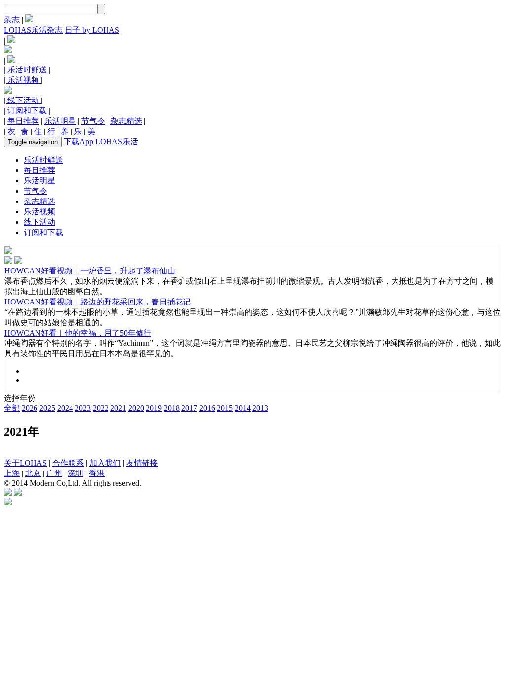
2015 (225, 408)
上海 (12, 473)
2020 (136, 408)
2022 (100, 408)
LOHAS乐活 (116, 141)
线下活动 (39, 222)
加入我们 (105, 463)
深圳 (75, 473)
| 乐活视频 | (23, 80)
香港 (97, 473)
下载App (78, 141)
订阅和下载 (43, 232)
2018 (172, 408)
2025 (47, 408)
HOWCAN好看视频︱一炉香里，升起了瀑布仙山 (89, 271)
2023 (83, 408)
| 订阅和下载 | (27, 110)
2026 (29, 408)
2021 (118, 408)
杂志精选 (126, 121)
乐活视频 (39, 211)
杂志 (12, 19)
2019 (154, 408)
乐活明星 (60, 121)
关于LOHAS (25, 463)
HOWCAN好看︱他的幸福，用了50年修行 (77, 333)
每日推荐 (23, 121)
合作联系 (68, 463)
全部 (12, 408)
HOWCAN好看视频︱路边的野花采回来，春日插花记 (97, 302)
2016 (207, 408)
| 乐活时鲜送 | (27, 70)
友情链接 (142, 463)
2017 (189, 408)
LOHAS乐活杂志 (33, 30)
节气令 (93, 121)
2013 (260, 408)
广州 (54, 473)
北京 (33, 473)
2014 (243, 408)
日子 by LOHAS (92, 30)
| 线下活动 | (23, 100)
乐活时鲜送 (43, 160)
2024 (65, 408)
